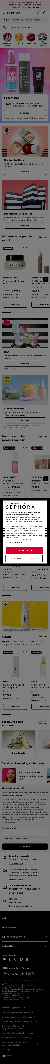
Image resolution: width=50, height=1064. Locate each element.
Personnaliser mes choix (24, 559)
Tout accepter (24, 550)
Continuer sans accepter (15, 503)
